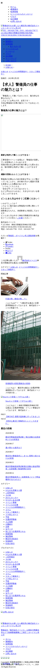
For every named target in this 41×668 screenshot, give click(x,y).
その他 (8, 495)
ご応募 (20, 218)
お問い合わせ (16, 21)
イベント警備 (10, 502)
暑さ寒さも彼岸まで (13, 448)
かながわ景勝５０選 (13, 490)
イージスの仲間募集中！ (29, 267)
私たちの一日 (15, 46)
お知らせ (14, 267)
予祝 (7, 517)
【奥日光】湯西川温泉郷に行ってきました (22, 417)
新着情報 (9, 534)
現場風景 (9, 541)
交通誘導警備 (10, 519)
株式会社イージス (29, 260)
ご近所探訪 (10, 493)
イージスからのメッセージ (22, 14)
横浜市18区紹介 (11, 539)
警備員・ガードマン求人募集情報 (22, 236)
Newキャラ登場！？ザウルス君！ (19, 401)
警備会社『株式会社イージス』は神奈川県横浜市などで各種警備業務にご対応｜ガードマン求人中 (20, 632)
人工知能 (9, 522)
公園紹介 (9, 524)
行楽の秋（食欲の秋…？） (16, 299)
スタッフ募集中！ (8, 269)
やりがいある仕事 (12, 500)
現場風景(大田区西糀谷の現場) (17, 383)
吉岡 (7, 527)
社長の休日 (10, 544)
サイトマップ (10, 59)
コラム (8, 510)
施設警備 (9, 536)
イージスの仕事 (11, 505)
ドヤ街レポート (11, 515)
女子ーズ (9, 529)
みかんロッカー (11, 498)
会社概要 (14, 19)
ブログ (13, 17)
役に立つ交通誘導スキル (15, 531)
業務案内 (14, 9)
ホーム (13, 7)
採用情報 (14, 12)
